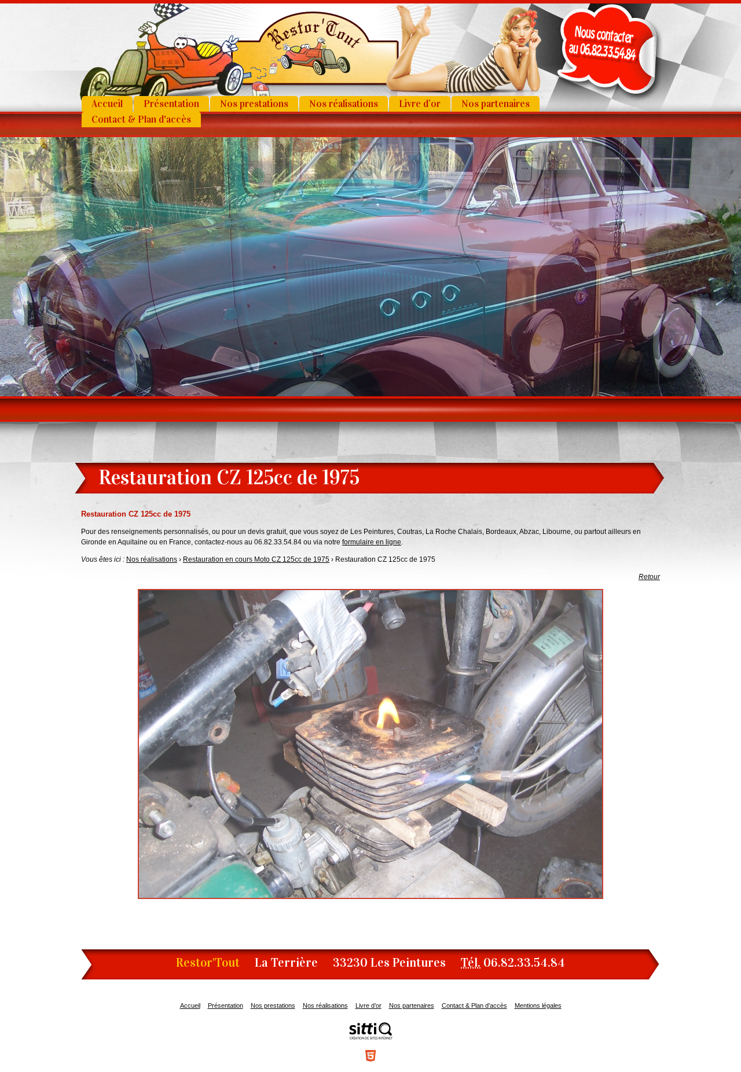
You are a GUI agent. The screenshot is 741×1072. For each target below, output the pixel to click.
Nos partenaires (495, 104)
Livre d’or (420, 104)
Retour (649, 577)
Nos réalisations (343, 104)
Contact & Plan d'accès (141, 119)
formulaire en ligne (371, 542)
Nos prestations (254, 104)
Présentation (171, 104)
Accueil (107, 104)
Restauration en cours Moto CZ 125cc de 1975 (256, 559)
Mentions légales (538, 1005)
